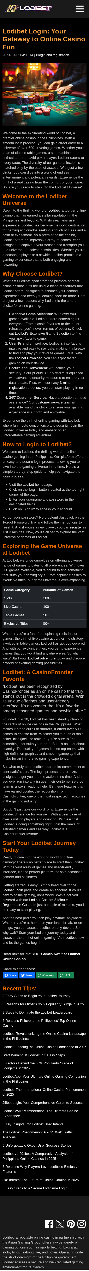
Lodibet (54, 210)
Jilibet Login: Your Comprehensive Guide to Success (43, 1103)
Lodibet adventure (41, 658)
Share (12, 975)
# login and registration (52, 55)
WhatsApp (48, 975)
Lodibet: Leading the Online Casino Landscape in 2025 (44, 1047)
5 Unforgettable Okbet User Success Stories (36, 1145)
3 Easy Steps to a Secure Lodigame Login (34, 1188)
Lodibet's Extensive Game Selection (43, 334)
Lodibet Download (28, 358)
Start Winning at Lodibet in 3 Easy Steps (33, 1055)
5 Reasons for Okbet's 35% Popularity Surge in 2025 (43, 1004)
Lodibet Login (12, 890)
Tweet (29, 975)
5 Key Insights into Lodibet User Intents (33, 1124)
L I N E (67, 975)
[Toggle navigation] (80, 9)
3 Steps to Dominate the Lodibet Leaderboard (37, 1012)
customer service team (53, 402)
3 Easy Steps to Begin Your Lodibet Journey (36, 996)
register (76, 527)
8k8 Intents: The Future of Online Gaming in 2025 (40, 1180)
